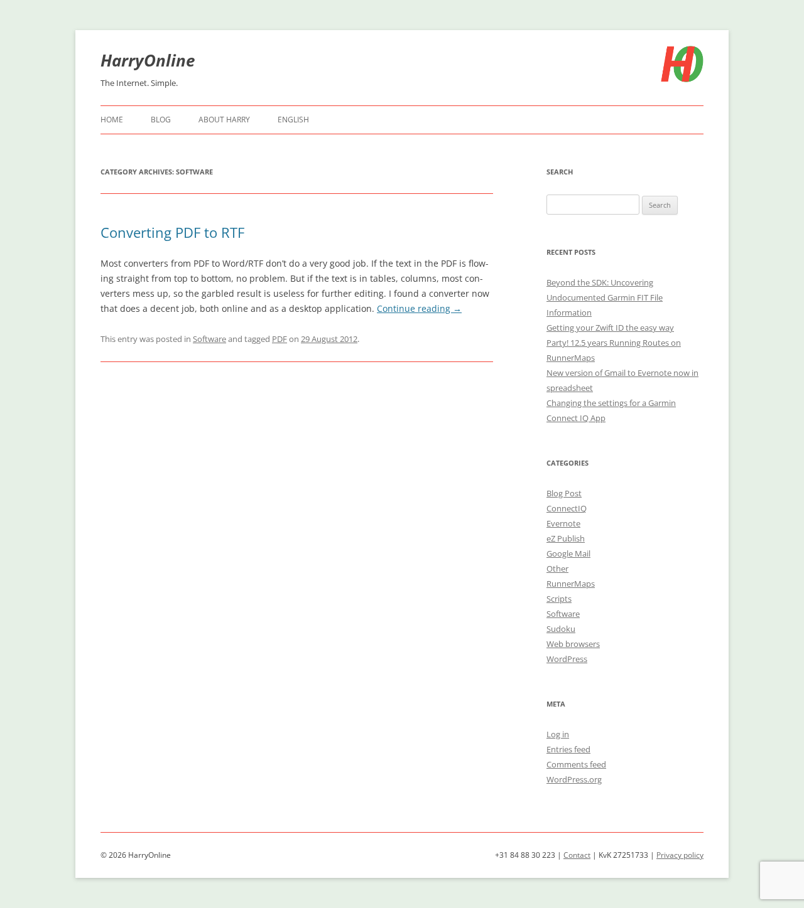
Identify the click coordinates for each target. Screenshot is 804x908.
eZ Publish (565, 538)
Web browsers (573, 643)
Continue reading (419, 308)
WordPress (566, 659)
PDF (279, 339)
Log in (557, 734)
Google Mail (568, 553)
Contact (576, 855)
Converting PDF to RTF (172, 232)
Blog (161, 119)
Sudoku (560, 628)
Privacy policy (680, 855)
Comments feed (576, 764)
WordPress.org (574, 779)
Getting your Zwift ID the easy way (610, 327)
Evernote (563, 523)
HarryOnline (147, 60)
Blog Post (564, 493)
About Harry (224, 119)
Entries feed (568, 749)
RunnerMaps (570, 583)
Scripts (559, 598)
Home (111, 119)
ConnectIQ (566, 508)
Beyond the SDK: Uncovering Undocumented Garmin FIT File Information (604, 297)
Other (557, 568)
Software (209, 339)
